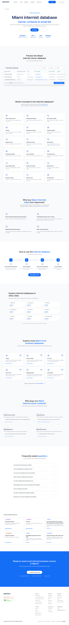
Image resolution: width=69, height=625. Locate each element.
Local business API (38, 601)
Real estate (59, 595)
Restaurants (50, 600)
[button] (16, 2)
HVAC (49, 598)
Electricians (50, 595)
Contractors (50, 603)
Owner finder (37, 600)
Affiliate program (38, 613)
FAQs (58, 608)
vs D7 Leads (50, 611)
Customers (37, 611)
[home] (5, 2)
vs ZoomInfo (50, 608)
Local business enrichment (39, 598)
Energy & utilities (60, 600)
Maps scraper (37, 595)
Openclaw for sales (38, 603)
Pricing (21, 2)
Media (58, 598)
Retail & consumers (60, 601)
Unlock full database (59, 82)
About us (36, 608)
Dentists (49, 601)
